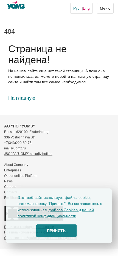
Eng (86, 8)
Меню (105, 8)
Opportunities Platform (20, 176)
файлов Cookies (64, 210)
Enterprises (12, 170)
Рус (76, 8)
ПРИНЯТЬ (56, 231)
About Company (16, 165)
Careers (10, 187)
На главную (21, 98)
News (8, 181)
